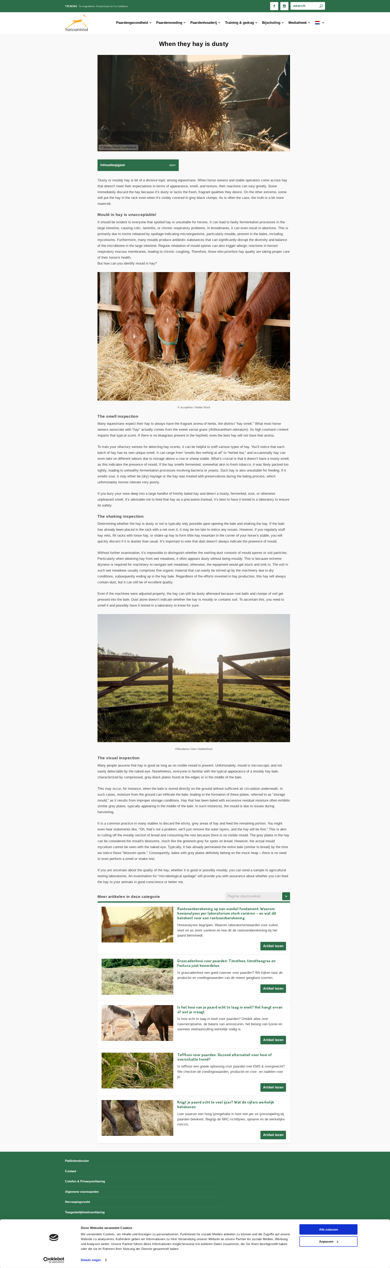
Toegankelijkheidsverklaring (85, 1212)
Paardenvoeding (169, 23)
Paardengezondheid (132, 23)
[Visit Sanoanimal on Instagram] (284, 6)
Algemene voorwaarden (82, 1191)
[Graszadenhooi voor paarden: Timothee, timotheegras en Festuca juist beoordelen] (137, 977)
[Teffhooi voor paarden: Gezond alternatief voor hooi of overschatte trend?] (137, 1071)
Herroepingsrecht (77, 1202)
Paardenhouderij (203, 23)
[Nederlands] (320, 23)
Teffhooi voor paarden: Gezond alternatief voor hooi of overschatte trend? (224, 1057)
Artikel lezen (273, 946)
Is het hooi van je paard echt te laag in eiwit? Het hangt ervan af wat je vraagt (230, 1009)
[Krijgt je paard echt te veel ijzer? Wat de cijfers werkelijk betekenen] (137, 1118)
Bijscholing (271, 23)
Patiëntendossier (77, 1160)
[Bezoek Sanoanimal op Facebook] (274, 6)
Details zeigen (91, 1260)
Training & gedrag (239, 23)
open (172, 165)
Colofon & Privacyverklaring (85, 1181)
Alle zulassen (328, 1229)
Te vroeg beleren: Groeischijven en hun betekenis (103, 6)
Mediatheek (297, 23)
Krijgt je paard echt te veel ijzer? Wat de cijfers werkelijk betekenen (225, 1104)
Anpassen (326, 1241)
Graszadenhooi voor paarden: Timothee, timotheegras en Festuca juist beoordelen (226, 963)
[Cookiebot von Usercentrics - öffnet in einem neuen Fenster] (54, 1260)
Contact (70, 1171)
